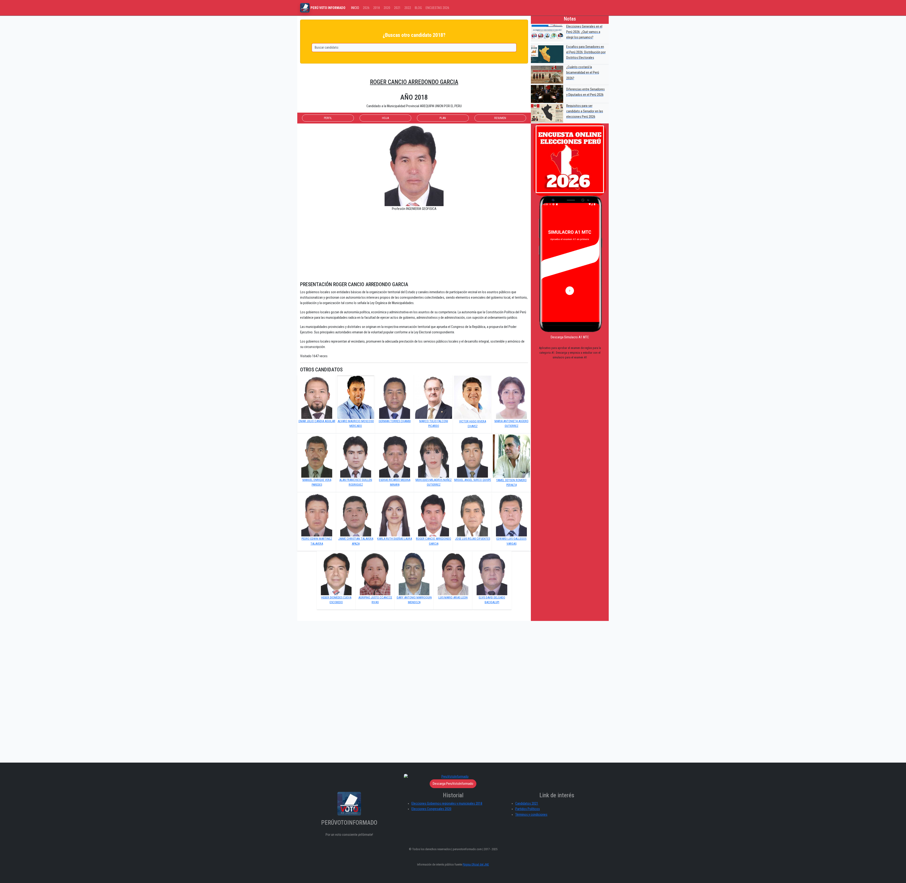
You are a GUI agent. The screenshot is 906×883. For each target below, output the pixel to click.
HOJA (385, 118)
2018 (376, 8)
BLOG (418, 8)
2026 (366, 8)
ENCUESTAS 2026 (437, 8)
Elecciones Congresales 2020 (431, 809)
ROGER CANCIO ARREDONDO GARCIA (414, 82)
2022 (407, 8)
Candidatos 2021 (526, 804)
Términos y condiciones (531, 815)
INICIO (355, 8)
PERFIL (328, 118)
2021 (397, 8)
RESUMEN (500, 118)
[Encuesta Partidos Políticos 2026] (570, 159)
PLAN (443, 118)
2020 (387, 8)
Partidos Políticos (527, 809)
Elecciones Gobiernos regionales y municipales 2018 (446, 804)
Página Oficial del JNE (476, 864)
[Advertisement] (414, 248)
